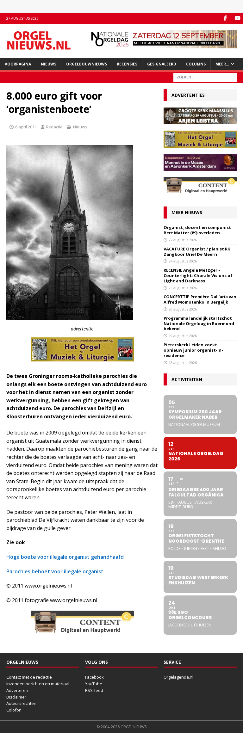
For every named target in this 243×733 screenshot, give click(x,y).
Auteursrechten (21, 703)
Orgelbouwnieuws (86, 64)
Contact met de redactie (29, 677)
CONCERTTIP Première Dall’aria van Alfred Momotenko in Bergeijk (200, 299)
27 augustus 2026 (183, 239)
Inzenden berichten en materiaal (37, 684)
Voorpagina (18, 64)
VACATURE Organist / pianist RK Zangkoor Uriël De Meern (197, 251)
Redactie (54, 127)
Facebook (94, 677)
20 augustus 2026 (183, 309)
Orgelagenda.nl (178, 677)
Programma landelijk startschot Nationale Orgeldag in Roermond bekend (199, 323)
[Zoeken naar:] (205, 77)
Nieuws (48, 64)
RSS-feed (94, 690)
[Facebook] (225, 18)
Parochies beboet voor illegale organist (54, 571)
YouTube (93, 684)
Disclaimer (16, 697)
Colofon (14, 710)
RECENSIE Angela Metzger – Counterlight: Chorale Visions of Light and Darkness (198, 275)
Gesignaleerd (161, 64)
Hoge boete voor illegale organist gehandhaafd (65, 556)
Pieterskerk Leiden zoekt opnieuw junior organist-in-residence (193, 350)
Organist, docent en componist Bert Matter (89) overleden (197, 230)
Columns (196, 64)
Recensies (127, 64)
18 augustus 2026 (183, 362)
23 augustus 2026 (183, 288)
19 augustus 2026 (183, 335)
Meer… (222, 64)
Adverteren (17, 690)
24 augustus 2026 (183, 261)
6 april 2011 (26, 127)
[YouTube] (237, 18)
